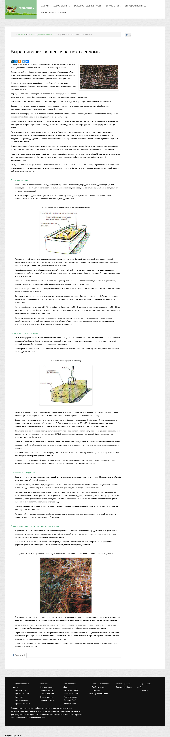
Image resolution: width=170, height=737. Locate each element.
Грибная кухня (21, 700)
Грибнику (19, 697)
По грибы (44, 684)
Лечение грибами (123, 684)
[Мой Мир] (16, 61)
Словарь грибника (124, 687)
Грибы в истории (47, 694)
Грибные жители (99, 687)
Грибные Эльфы (47, 700)
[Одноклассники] (19, 61)
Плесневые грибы (71, 693)
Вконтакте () (20, 655)
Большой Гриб (70, 700)
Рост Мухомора (70, 697)
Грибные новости (22, 703)
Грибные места (46, 690)
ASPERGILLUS (70, 703)
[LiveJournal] (12, 61)
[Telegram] (23, 61)
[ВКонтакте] (27, 61)
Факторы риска (46, 687)
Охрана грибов (46, 697)
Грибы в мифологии (100, 684)
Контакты (144, 690)
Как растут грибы (71, 690)
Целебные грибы (22, 693)
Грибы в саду (21, 690)
